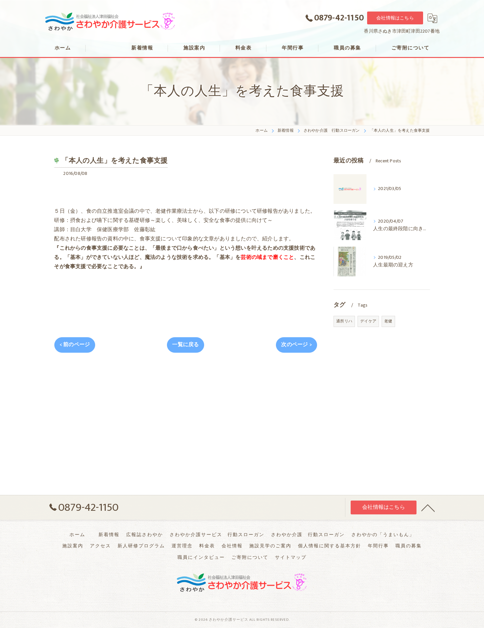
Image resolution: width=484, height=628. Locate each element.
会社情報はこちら (395, 18)
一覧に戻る (185, 344)
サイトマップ (291, 557)
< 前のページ (75, 344)
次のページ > (296, 344)
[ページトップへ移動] (428, 507)
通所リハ (344, 321)
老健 (388, 321)
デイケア (368, 321)
